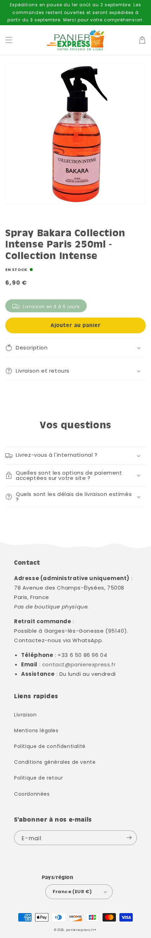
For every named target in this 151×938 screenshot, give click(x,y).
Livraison (25, 714)
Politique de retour (38, 777)
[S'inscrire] (129, 837)
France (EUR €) (72, 891)
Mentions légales (36, 730)
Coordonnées (32, 793)
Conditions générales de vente (55, 762)
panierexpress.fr (80, 930)
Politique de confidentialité (50, 746)
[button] (9, 40)
